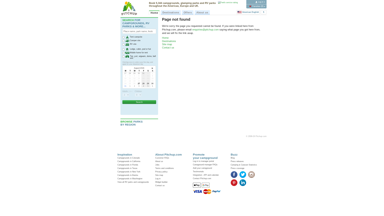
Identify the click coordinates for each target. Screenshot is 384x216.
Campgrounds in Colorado (128, 158)
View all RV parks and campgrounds (133, 182)
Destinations (170, 12)
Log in (260, 2)
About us (202, 12)
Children (138, 91)
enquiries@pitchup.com (205, 29)
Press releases (237, 161)
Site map (167, 44)
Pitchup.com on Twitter (242, 174)
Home (154, 12)
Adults (127, 91)
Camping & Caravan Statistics (244, 165)
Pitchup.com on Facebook (234, 174)
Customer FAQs (162, 158)
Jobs (157, 165)
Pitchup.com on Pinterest (234, 182)
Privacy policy (161, 172)
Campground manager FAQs (205, 165)
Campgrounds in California (128, 161)
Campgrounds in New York (128, 172)
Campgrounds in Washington (129, 178)
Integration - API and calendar (206, 175)
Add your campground (202, 168)
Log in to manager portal (203, 161)
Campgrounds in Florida (127, 165)
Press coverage (237, 168)
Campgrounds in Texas (127, 168)
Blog (233, 158)
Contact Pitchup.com (202, 178)
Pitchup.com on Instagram (251, 174)
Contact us (168, 47)
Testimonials (198, 171)
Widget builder (161, 182)
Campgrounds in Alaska (127, 175)
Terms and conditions (164, 168)
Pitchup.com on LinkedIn (242, 182)
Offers (188, 12)
